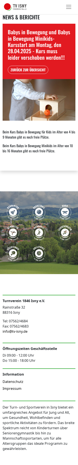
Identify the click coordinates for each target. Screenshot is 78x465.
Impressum (12, 388)
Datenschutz (13, 381)
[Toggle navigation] (69, 7)
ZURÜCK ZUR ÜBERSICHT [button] (28, 69)
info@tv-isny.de (15, 331)
